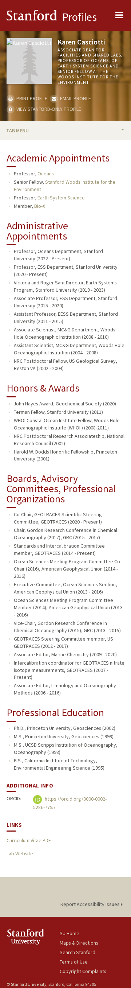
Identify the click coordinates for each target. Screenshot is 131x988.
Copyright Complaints (83, 971)
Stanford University (33, 937)
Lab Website (20, 853)
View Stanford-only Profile (48, 109)
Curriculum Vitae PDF (29, 840)
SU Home (69, 933)
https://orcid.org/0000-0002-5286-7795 (70, 803)
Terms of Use (74, 961)
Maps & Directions (79, 943)
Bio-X (39, 206)
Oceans (45, 173)
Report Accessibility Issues (90, 904)
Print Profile (31, 98)
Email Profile (75, 98)
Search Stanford (77, 952)
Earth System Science (61, 197)
